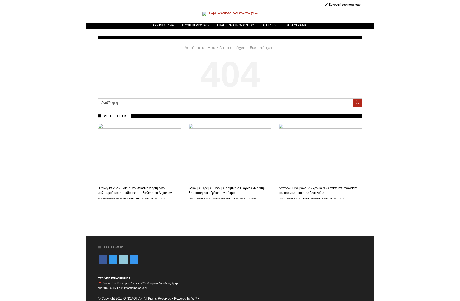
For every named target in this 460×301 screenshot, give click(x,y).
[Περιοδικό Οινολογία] (230, 12)
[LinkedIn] (123, 260)
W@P (195, 298)
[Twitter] (113, 260)
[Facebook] (103, 260)
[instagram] (134, 260)
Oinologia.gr (130, 198)
